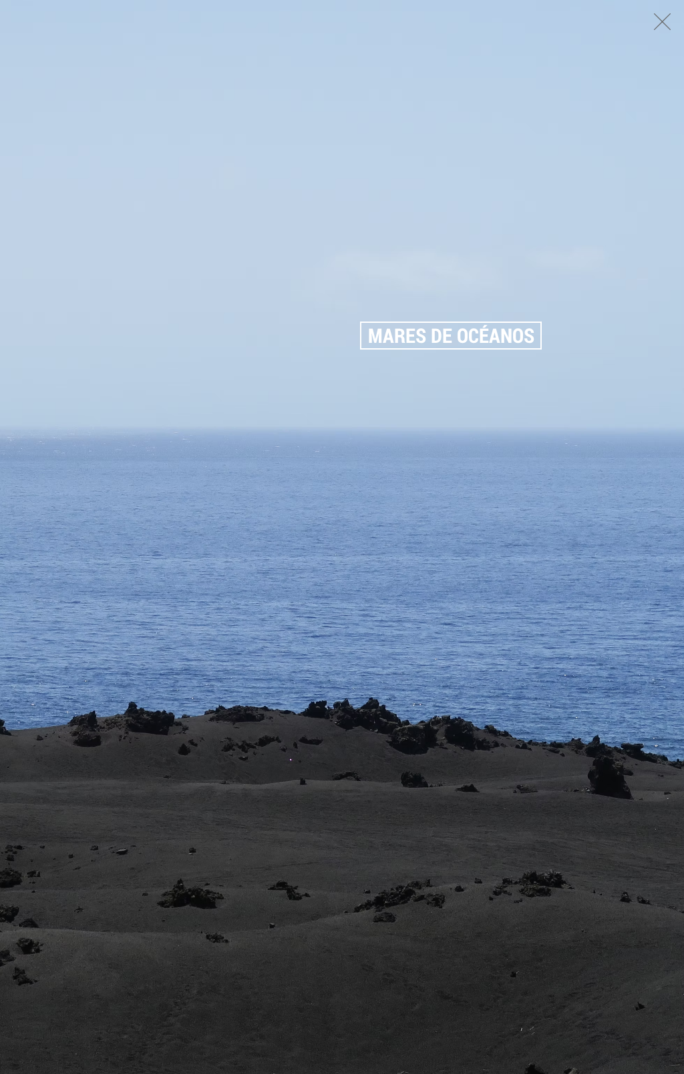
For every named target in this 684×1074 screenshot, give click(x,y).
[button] (662, 21)
